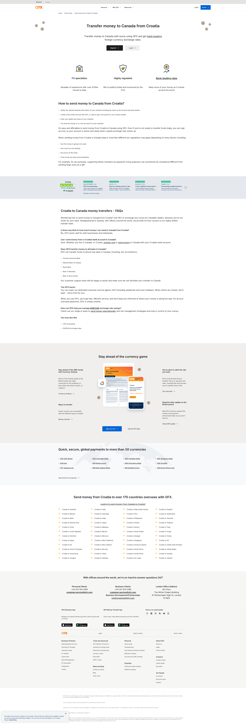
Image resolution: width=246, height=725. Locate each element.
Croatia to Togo (164, 527)
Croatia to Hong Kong (70, 554)
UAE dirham (66, 459)
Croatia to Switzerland (167, 514)
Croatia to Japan (100, 523)
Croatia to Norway (101, 549)
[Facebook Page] (147, 613)
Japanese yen (67, 468)
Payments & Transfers (68, 647)
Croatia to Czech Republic (71, 531)
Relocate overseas (130, 653)
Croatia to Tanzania (166, 518)
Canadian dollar (132, 459)
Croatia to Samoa (133, 527)
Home (60, 13)
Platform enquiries (130, 669)
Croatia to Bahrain (68, 514)
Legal (158, 647)
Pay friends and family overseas (135, 650)
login (93, 115)
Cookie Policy (13, 720)
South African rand (165, 468)
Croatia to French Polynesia (72, 549)
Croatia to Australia (69, 509)
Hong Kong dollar (133, 463)
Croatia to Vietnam (165, 558)
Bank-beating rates (166, 78)
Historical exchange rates (101, 650)
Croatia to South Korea (135, 554)
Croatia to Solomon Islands (136, 545)
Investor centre (161, 660)
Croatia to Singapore (134, 540)
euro (63, 463)
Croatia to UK (164, 540)
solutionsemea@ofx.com (123, 598)
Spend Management (68, 660)
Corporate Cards (67, 650)
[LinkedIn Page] (151, 613)
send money (124, 242)
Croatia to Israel (100, 518)
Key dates (159, 666)
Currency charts (98, 653)
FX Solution (65, 653)
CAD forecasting (69, 324)
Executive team (161, 679)
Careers (158, 682)
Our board (159, 676)
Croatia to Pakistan (101, 558)
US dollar (162, 463)
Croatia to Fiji (67, 545)
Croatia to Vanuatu (165, 554)
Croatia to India (100, 509)
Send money (68, 13)
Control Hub (65, 656)
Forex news (96, 676)
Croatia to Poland (133, 523)
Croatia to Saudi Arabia (135, 531)
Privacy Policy (160, 650)
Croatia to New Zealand (103, 545)
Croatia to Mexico (100, 531)
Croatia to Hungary (69, 558)
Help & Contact (138, 633)
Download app (129, 647)
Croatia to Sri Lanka (134, 558)
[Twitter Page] (155, 613)
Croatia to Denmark (69, 536)
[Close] (66, 713)
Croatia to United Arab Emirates (170, 545)
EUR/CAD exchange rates (72, 328)
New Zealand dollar (101, 468)
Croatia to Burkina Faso (70, 523)
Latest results (160, 663)
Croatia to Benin (68, 518)
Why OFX (116, 7)
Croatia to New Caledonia (103, 540)
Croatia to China (68, 527)
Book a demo (178, 633)
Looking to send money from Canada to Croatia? (123, 504)
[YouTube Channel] (164, 613)
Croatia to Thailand (166, 523)
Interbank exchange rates (101, 647)
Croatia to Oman (100, 554)
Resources (128, 7)
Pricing (64, 669)
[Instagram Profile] (168, 613)
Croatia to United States (167, 549)
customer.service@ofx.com (79, 592)
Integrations (65, 666)
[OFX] (38, 7)
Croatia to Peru (132, 514)
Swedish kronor (132, 468)
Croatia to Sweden (165, 509)
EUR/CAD (94, 308)
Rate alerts (96, 656)
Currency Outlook (98, 669)
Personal (47, 2)
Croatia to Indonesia (101, 514)
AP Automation (66, 663)
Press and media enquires (133, 666)
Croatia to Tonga (165, 531)
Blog (94, 673)
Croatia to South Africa (135, 549)
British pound (99, 463)
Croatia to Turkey (165, 536)
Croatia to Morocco (101, 536)
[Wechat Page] (159, 613)
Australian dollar (100, 459)
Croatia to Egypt (68, 540)
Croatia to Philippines (134, 518)
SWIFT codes (97, 660)
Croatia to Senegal (133, 536)
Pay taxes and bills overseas (133, 656)
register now (109, 242)
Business (39, 2)
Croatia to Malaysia (101, 527)
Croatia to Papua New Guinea (137, 509)
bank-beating (154, 36)
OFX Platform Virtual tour (101, 644)
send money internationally (103, 311)
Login (100, 633)
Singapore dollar (165, 459)
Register (204, 7)
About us (159, 644)
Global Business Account (69, 644)
